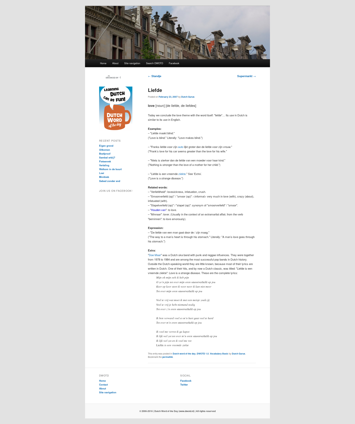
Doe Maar (155, 255)
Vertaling (104, 165)
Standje (154, 76)
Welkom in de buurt (110, 169)
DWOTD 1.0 (203, 353)
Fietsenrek (105, 161)
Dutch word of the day (184, 353)
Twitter (184, 384)
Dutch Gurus (188, 96)
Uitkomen (104, 149)
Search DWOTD (154, 63)
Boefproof (104, 153)
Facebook (174, 63)
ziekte (182, 174)
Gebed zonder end (109, 181)
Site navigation (132, 63)
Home (103, 63)
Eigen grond (106, 145)
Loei (101, 173)
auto (180, 147)
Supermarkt (246, 76)
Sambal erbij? (107, 157)
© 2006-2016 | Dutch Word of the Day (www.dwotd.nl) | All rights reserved (177, 411)
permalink (167, 357)
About (115, 63)
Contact (103, 384)
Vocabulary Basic (219, 353)
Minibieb (104, 177)
